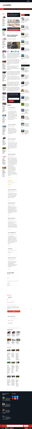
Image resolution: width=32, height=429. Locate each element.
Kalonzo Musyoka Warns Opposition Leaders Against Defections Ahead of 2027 (4, 108)
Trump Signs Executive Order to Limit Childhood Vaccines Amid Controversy (25, 111)
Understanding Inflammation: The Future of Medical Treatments (4, 88)
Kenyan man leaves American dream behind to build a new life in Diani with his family (6, 399)
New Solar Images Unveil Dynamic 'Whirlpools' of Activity (4, 33)
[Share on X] (4, 428)
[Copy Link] (8, 428)
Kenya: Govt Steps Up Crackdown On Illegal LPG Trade (13, 355)
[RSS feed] (11, 428)
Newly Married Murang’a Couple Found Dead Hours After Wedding (4, 142)
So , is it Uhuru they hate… (11, 107)
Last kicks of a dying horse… (12, 124)
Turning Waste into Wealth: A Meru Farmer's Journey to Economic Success (17, 382)
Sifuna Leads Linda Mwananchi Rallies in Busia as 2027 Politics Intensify (25, 70)
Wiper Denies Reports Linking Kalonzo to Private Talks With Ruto (4, 55)
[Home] (7, 5)
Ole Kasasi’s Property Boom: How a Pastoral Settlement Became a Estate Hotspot (25, 57)
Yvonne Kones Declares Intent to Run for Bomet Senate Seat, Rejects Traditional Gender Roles (8, 369)
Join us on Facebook (10, 320)
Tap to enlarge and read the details (14, 28)
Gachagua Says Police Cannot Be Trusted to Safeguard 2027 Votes (25, 125)
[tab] (23, 15)
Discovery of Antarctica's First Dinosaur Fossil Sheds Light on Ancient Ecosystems (25, 98)
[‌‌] (27, 1)
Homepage (8, 283)
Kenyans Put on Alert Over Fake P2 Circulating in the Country (27, 105)
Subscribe (11, 101)
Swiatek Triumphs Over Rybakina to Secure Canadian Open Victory (4, 120)
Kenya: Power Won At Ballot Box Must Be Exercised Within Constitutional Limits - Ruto (25, 43)
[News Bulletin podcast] (29, 1)
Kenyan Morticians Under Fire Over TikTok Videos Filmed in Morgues (17, 368)
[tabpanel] (25, 37)
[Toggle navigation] (12, 3)
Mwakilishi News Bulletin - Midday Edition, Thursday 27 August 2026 (25, 50)
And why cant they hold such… (12, 189)
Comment (8, 285)
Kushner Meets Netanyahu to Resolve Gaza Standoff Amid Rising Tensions (4, 161)
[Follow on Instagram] (10, 428)
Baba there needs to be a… (12, 218)
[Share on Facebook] (3, 428)
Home (7, 32)
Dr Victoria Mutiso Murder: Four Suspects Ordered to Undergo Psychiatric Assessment (4, 66)
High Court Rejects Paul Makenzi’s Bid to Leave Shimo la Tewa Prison (25, 91)
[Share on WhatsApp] (5, 428)
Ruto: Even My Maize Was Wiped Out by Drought (4, 152)
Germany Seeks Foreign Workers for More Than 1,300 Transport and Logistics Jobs (4, 173)
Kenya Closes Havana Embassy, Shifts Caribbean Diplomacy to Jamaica (25, 77)
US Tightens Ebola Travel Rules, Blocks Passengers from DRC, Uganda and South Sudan (8, 356)
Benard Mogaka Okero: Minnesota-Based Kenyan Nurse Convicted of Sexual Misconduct (6, 412)
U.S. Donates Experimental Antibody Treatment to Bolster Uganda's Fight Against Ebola (25, 35)
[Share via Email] (7, 428)
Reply (9, 121)
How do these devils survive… (12, 257)
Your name (8, 274)
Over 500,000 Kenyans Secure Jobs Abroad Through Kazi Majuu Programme (25, 20)
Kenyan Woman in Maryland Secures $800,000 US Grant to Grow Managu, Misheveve (6, 405)
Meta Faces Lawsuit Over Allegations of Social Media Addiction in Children (25, 132)
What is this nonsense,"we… (12, 154)
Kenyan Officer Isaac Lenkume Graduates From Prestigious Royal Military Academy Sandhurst (25, 84)
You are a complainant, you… (12, 232)
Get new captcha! (7, 300)
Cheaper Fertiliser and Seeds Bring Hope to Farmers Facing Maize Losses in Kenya (13, 369)
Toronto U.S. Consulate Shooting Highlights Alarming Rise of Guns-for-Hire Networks (4, 131)
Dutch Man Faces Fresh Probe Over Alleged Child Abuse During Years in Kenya (8, 382)
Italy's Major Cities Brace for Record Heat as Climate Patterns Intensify (25, 118)
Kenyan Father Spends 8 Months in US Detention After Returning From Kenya (6, 418)
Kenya (10, 32)
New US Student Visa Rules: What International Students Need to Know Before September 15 (4, 78)
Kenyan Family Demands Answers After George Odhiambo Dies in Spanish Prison (3, 22)
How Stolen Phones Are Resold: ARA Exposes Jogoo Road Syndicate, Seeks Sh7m (13, 382)
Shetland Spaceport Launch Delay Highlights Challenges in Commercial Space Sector (4, 44)
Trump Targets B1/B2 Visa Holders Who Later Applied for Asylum (4, 98)
